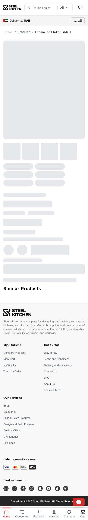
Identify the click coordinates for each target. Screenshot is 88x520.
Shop (6, 405)
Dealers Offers (11, 430)
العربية (77, 20)
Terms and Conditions (56, 359)
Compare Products (14, 352)
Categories (9, 411)
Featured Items (52, 390)
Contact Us (50, 371)
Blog (46, 377)
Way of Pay (50, 352)
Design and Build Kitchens (18, 424)
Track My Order (12, 371)
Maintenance (11, 436)
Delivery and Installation (58, 365)
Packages (9, 442)
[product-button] (80, 7)
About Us (49, 383)
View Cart (9, 359)
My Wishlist (9, 365)
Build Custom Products (16, 418)
